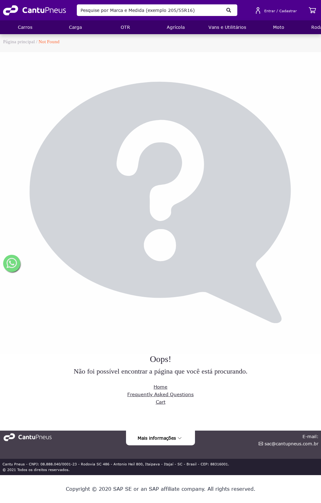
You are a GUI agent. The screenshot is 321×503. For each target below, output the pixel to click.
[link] (34, 10)
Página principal (19, 41)
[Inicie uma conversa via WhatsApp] (11, 263)
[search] (228, 10)
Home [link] (160, 387)
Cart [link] (161, 402)
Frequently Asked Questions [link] (160, 394)
